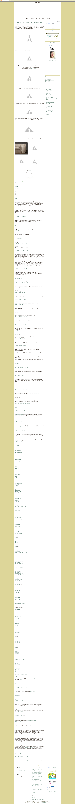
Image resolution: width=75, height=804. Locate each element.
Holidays (40, 773)
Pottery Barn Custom (30, 169)
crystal (16, 724)
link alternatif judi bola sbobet (19, 574)
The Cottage (38, 18)
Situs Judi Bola (17, 590)
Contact (43, 18)
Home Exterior (34, 775)
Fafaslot (19, 697)
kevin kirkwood (17, 322)
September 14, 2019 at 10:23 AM (21, 506)
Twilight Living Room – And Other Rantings (29, 22)
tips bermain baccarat (18, 571)
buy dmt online (36, 678)
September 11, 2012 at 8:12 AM (21, 375)
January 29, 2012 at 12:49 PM (21, 310)
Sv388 (26, 697)
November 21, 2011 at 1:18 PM (21, 230)
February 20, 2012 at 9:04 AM (21, 324)
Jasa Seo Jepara (17, 531)
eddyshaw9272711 (17, 432)
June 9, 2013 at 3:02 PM (19, 405)
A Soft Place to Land (49, 90)
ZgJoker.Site (17, 695)
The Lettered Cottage (49, 107)
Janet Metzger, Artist (18, 238)
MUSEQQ (16, 663)
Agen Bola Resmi (17, 597)
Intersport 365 (17, 538)
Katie (15, 312)
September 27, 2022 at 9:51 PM (21, 756)
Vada (15, 225)
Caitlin (16, 295)
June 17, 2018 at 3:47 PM (20, 441)
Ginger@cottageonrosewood (19, 218)
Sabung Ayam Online (34, 699)
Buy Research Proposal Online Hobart (30, 747)
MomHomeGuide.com (18, 392)
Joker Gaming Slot (25, 699)
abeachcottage (48, 92)
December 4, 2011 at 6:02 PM (21, 268)
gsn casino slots (26, 440)
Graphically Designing (44, 802)
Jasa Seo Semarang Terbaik (19, 519)
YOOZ (16, 640)
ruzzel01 (16, 319)
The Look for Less (39, 792)
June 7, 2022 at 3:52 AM (20, 751)
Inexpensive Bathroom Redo (49, 80)
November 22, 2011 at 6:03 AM (21, 243)
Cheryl (16, 252)
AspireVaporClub (17, 641)
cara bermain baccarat (18, 556)
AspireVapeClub (17, 642)
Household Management (18, 330)
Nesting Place (48, 103)
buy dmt (21, 679)
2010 (19, 774)
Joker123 (34, 697)
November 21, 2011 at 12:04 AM (21, 195)
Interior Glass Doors (34, 388)
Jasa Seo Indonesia (18, 528)
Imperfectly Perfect (37, 777)
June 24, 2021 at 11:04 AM (20, 692)
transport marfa (18, 426)
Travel (33, 793)
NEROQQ (16, 670)
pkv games (16, 672)
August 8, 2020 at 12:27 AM (20, 659)
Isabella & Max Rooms (49, 97)
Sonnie (16, 246)
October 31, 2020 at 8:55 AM (21, 680)
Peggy (16, 198)
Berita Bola (16, 657)
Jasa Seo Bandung (18, 524)
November (20, 769)
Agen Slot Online (32, 691)
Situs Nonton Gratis (18, 658)
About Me (32, 18)
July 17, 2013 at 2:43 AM (20, 421)
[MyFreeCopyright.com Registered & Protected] (52, 791)
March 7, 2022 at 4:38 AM (20, 721)
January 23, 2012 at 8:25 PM (20, 299)
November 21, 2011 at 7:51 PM (21, 235)
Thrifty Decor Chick (49, 111)
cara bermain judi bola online (19, 563)
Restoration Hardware (24, 169)
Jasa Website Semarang (18, 533)
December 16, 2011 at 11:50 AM (21, 276)
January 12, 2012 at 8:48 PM (20, 292)
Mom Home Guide (36, 393)
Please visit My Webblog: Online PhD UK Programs (22, 403)
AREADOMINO (17, 664)
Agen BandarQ (17, 654)
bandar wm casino (17, 580)
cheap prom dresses (18, 377)
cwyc (15, 270)
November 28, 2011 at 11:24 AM (21, 250)
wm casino (16, 565)
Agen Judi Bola (17, 601)
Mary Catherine (17, 285)
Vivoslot (29, 699)
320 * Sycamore (48, 89)
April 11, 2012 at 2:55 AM (20, 332)
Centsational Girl (49, 93)
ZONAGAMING (17, 689)
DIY (41, 771)
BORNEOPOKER (17, 668)
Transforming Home (49, 113)
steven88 (16, 555)
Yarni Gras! (16, 334)
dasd (15, 636)
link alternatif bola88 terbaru (19, 561)
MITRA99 (16, 667)
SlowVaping (16, 637)
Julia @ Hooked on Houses (19, 278)
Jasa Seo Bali (17, 522)
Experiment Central (39, 772)
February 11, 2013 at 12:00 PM (21, 389)
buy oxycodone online (18, 684)
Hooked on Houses (49, 96)
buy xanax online (17, 685)
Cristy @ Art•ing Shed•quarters (19, 370)
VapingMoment (17, 639)
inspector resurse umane (19, 414)
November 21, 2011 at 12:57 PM (21, 222)
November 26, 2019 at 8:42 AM (21, 534)
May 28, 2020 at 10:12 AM (20, 603)
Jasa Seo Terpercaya (18, 517)
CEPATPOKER (17, 669)
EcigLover (16, 643)
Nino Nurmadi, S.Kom (18, 755)
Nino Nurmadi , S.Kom (18, 753)
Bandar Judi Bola (17, 592)
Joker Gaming (38, 697)
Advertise (48, 18)
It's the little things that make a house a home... (52, 99)
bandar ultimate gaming (18, 579)
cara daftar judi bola (18, 558)
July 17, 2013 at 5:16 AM (20, 430)
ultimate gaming (17, 564)
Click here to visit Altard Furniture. (52, 32)
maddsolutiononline (18, 412)
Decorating (37, 771)
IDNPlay (28, 697)
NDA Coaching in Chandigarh (32, 720)
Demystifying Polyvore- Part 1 (49, 81)
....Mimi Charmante (49, 87)
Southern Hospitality (49, 104)
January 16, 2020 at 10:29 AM (21, 552)
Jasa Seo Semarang (18, 510)
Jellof (16, 676)
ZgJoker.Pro (16, 703)
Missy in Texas (17, 233)
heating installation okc (18, 343)
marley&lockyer (48, 100)
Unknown (16, 347)
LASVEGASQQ (17, 665)
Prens (16, 407)
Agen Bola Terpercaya (18, 595)
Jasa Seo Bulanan (17, 512)
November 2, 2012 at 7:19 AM (21, 384)
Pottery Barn (37, 169)
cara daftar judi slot (18, 572)
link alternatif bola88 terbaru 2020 (20, 575)
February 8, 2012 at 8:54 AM (21, 316)
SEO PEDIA (17, 509)
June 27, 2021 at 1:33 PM (20, 700)
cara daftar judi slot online (19, 557)
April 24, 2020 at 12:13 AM (20, 567)
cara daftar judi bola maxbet (19, 576)
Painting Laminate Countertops (49, 76)
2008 (19, 777)
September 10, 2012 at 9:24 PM (21, 367)
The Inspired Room (49, 106)
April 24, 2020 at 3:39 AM (20, 581)
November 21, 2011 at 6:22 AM (21, 216)
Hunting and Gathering (37, 775)
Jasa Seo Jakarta (17, 526)
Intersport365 (17, 540)
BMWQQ (16, 651)
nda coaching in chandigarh (19, 715)
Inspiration (35, 779)
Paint (38, 786)
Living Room (40, 780)
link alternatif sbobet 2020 (19, 560)
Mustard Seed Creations (50, 102)
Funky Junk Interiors (49, 94)
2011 (19, 767)
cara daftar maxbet (17, 562)
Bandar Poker (17, 652)
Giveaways (37, 773)
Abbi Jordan (16, 326)
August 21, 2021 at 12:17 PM (21, 712)
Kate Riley (16, 188)
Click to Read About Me (52, 60)
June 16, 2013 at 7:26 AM (20, 410)
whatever (47, 114)
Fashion (33, 773)
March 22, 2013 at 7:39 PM (20, 395)
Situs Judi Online (17, 584)
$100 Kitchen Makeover (48, 79)
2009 (19, 776)
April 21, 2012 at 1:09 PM (20, 338)
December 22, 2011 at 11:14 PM (21, 282)
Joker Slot (16, 697)
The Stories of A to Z (49, 110)
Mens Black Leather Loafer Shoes (37, 364)
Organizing (39, 785)
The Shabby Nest (49, 109)
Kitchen (36, 780)
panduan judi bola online (18, 578)
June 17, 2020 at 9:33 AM (20, 633)
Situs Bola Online (17, 599)
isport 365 (16, 541)
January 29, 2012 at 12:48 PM (21, 304)
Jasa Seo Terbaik (17, 515)
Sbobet (16, 444)
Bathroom (34, 768)
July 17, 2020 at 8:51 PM (20, 645)
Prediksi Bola (17, 655)
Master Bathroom (35, 781)
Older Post (42, 760)
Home (27, 18)
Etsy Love (34, 772)
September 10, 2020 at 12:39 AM (21, 674)
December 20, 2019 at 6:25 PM (21, 543)
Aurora (16, 647)
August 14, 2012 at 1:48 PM (20, 345)
